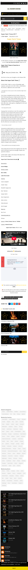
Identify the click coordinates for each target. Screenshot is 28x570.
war (3, 478)
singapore (21, 463)
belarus (10, 458)
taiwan (19, 448)
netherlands (4, 426)
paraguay (4, 463)
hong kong (4, 434)
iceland (3, 441)
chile (24, 431)
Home (2, 28)
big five (23, 414)
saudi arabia (10, 463)
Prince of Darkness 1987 (6, 333)
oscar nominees (5, 414)
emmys (18, 414)
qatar (12, 441)
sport (15, 478)
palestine (23, 460)
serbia (15, 463)
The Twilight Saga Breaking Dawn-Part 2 (17, 493)
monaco (23, 453)
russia (21, 429)
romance (4, 473)
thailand (21, 455)
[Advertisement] (14, 393)
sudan (10, 465)
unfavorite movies (9, 29)
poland (3, 429)
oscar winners (22, 411)
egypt (24, 451)
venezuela (4, 451)
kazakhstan (9, 460)
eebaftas (16, 411)
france (18, 419)
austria (7, 431)
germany (23, 419)
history (21, 475)
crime (6, 28)
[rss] (25, 3)
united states (17, 29)
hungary (10, 434)
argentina (11, 426)
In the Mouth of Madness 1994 (7, 321)
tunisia (24, 448)
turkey (8, 436)
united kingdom (12, 419)
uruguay (21, 441)
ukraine (16, 441)
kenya (14, 460)
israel (12, 431)
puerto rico (10, 455)
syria (14, 465)
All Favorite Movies (21, 285)
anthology (4, 483)
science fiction (5, 475)
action (3, 25)
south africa (20, 438)
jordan (3, 460)
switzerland (15, 429)
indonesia (4, 453)
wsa (14, 414)
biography (12, 475)
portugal (12, 443)
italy (13, 421)
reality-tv (20, 483)
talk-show (4, 485)
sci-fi (24, 473)
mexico (15, 426)
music (11, 478)
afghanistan (4, 458)
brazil (3, 431)
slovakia (3, 446)
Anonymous (7, 546)
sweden (7, 424)
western (19, 478)
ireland (12, 424)
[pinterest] (17, 3)
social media (14, 483)
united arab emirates (6, 438)
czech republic (18, 431)
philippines (4, 455)
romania (23, 436)
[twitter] (21, 3)
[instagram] (15, 3)
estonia (20, 458)
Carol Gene (7, 555)
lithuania (15, 446)
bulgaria (13, 436)
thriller (23, 28)
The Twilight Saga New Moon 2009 (16, 512)
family (7, 478)
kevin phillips (18, 28)
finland (18, 436)
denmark (22, 424)
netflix (21, 480)
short (9, 483)
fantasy (17, 475)
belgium (8, 421)
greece (3, 436)
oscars (3, 411)
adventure (19, 473)
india (8, 441)
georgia (17, 443)
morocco (20, 446)
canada (3, 421)
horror (13, 28)
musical (3, 480)
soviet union (4, 465)
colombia (14, 438)
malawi (18, 460)
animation (16, 480)
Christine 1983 (12, 538)
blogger (24, 351)
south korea (9, 429)
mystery (9, 473)
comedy (13, 470)
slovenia (16, 455)
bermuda (15, 458)
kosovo (9, 453)
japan (17, 424)
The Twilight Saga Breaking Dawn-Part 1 (17, 499)
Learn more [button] (17, 564)
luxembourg (16, 434)
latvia (14, 453)
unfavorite (3, 29)
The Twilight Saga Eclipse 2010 (15, 506)
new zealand (22, 434)
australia (21, 421)
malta (22, 443)
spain (17, 421)
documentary (9, 480)
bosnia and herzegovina (12, 451)
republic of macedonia (6, 448)
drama (9, 28)
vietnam (18, 465)
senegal (14, 448)
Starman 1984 (4, 345)
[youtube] (23, 3)
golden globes (10, 411)
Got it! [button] (14, 568)
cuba (20, 451)
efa (11, 414)
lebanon (7, 443)
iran (3, 443)
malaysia (18, 453)
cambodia (9, 446)
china (3, 424)
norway (20, 426)
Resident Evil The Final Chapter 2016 (15, 25)
